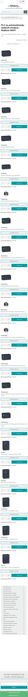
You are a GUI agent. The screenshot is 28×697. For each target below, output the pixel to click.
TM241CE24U (4, 256)
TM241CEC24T (4, 392)
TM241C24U (4, 117)
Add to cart (19, 69)
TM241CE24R (4, 199)
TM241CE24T (4, 227)
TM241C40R (4, 145)
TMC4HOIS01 (4, 509)
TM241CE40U (4, 335)
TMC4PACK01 (4, 537)
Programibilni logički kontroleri (11, 17)
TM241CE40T (4, 310)
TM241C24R (4, 60)
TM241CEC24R (4, 364)
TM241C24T (4, 88)
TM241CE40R (4, 284)
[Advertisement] (14, 653)
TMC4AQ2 (3, 480)
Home (2, 17)
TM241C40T (4, 173)
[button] (1, 1)
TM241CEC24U (4, 422)
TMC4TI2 (3, 565)
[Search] (25, 11)
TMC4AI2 (3, 452)
